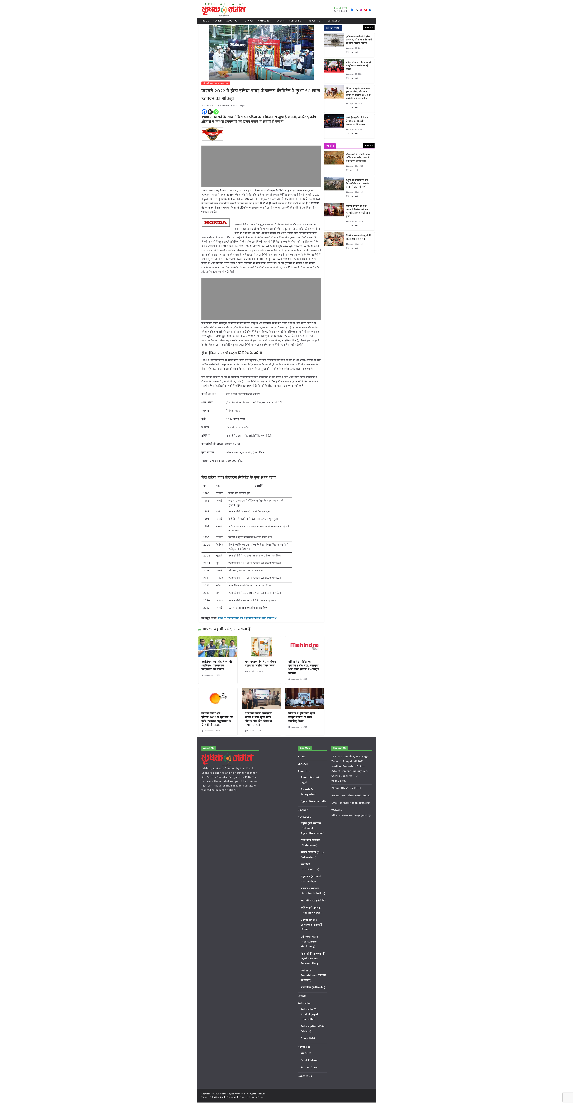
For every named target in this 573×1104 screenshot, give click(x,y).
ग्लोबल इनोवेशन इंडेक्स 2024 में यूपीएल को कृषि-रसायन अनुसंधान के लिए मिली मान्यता (217, 719)
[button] (238, 21)
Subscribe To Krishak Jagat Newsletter (309, 1014)
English (338, 8)
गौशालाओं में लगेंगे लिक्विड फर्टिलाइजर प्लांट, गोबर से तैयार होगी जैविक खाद (358, 158)
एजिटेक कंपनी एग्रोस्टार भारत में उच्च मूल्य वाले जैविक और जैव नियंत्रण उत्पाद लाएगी (258, 719)
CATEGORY (263, 21)
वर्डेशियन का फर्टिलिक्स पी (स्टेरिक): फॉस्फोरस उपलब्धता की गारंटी (216, 665)
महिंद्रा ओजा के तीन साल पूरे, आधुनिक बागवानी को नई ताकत (359, 66)
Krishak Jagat (239, 105)
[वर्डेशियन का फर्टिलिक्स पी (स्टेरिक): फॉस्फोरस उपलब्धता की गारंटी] (217, 638)
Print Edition (309, 1060)
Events (281, 21)
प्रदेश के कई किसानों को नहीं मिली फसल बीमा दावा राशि (247, 618)
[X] (210, 111)
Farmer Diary (309, 1067)
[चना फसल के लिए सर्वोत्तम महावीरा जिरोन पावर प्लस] (261, 638)
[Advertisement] (261, 166)
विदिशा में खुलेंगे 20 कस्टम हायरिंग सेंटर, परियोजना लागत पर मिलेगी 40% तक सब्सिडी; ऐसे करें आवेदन (358, 93)
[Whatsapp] (216, 111)
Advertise (314, 21)
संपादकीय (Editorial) (313, 987)
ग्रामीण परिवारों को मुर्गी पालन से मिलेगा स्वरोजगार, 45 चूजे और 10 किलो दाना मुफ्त (358, 211)
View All (369, 27)
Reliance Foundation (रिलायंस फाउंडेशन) (313, 975)
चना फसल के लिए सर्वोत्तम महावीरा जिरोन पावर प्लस (260, 663)
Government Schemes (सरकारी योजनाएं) (311, 925)
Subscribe (295, 21)
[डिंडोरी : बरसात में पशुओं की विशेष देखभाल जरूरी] (334, 242)
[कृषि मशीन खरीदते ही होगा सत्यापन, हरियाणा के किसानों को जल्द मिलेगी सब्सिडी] (334, 45)
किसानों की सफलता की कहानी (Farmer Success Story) (313, 959)
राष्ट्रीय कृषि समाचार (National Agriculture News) (312, 828)
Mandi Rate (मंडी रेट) (313, 900)
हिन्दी (345, 8)
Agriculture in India (313, 801)
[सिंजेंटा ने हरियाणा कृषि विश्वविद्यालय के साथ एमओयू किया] (304, 690)
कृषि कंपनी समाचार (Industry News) (216, 83)
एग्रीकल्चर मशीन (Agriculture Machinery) (309, 942)
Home (205, 21)
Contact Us (334, 21)
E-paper (249, 21)
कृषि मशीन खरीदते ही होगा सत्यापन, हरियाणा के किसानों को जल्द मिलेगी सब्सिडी (359, 40)
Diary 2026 (308, 1038)
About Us (232, 21)
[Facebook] (204, 111)
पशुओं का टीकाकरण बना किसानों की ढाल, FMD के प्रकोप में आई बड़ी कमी (357, 184)
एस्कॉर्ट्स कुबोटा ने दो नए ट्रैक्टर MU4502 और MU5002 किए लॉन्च (357, 121)
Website (306, 1053)
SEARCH (218, 21)
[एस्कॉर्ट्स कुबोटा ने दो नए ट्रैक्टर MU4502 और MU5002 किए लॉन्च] (334, 126)
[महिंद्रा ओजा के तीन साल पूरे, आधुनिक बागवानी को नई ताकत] (334, 71)
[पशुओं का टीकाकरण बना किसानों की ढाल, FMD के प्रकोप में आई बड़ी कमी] (334, 189)
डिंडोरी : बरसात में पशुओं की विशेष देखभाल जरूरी (358, 237)
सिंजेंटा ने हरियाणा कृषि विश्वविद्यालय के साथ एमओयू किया (301, 717)
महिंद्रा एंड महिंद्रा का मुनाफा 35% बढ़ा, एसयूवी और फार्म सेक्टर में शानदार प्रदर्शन (304, 667)
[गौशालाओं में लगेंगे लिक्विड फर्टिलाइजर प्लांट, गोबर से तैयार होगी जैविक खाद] (334, 163)
